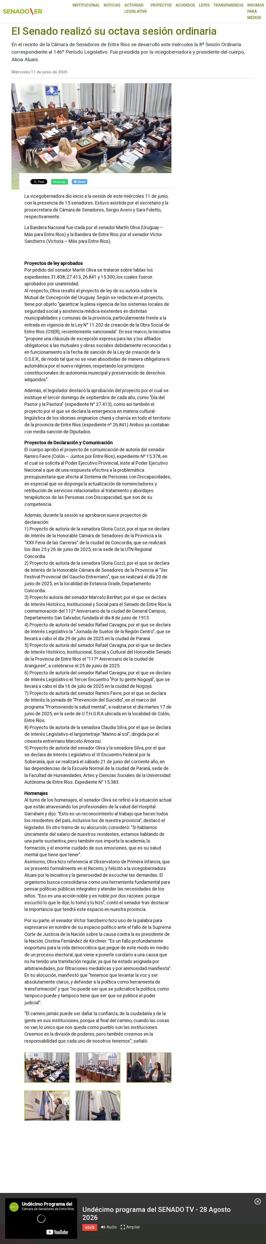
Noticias (112, 5)
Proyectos (161, 5)
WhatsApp (59, 182)
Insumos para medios (255, 11)
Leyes (204, 5)
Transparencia (228, 5)
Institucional (86, 5)
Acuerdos (185, 5)
